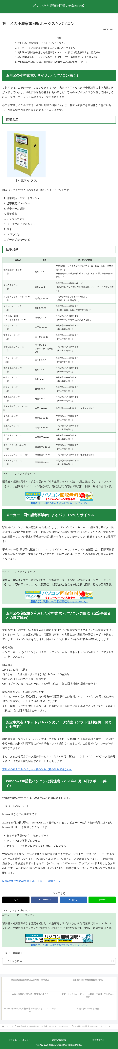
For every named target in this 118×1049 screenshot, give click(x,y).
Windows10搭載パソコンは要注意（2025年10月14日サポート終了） (53, 61)
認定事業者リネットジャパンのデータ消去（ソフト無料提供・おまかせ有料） (58, 57)
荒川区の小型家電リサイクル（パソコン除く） (42, 43)
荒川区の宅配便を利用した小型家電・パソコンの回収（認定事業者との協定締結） (60, 52)
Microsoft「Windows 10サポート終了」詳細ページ (31, 881)
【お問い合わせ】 (59, 1040)
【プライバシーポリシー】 (20, 1040)
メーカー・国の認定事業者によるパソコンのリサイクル (46, 48)
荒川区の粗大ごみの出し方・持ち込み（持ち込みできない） (37, 769)
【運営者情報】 (98, 1040)
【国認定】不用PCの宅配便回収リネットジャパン (59, 503)
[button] (112, 961)
